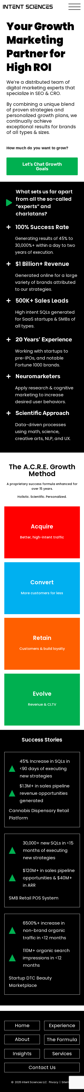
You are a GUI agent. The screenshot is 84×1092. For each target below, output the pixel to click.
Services (62, 1053)
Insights (22, 1053)
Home (22, 1025)
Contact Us (42, 1067)
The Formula (62, 1039)
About (22, 1039)
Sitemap (67, 1082)
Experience (62, 1025)
